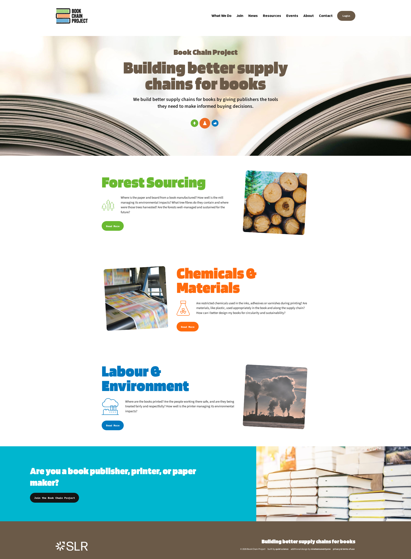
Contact (326, 15)
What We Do (221, 15)
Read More (112, 226)
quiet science (281, 549)
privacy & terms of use (343, 549)
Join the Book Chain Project (54, 497)
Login (346, 15)
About (308, 15)
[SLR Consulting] (72, 546)
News (253, 15)
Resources (272, 15)
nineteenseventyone (321, 549)
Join (240, 15)
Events (292, 15)
